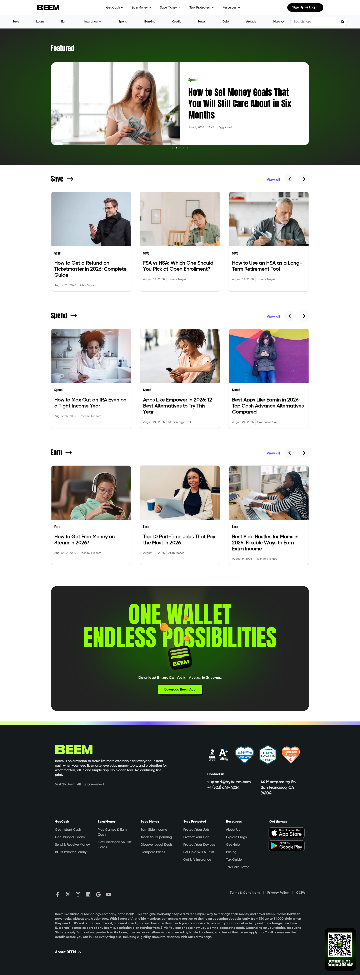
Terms (198, 937)
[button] (172, 147)
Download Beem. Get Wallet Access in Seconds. (180, 678)
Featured (62, 48)
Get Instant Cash (68, 829)
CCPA (300, 893)
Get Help (233, 844)
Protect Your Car (196, 837)
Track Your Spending (156, 837)
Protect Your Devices (199, 844)
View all (273, 180)
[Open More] (282, 22)
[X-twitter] (67, 894)
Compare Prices (153, 852)
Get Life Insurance (197, 859)
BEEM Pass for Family (70, 852)
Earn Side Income (154, 829)
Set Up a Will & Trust (198, 852)
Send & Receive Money (72, 844)
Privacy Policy (278, 893)
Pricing (231, 852)
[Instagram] (77, 894)
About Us (233, 829)
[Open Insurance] (100, 22)
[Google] (98, 894)
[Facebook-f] (57, 894)
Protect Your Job (196, 829)
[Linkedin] (88, 894)
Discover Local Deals (156, 844)
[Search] (342, 21)
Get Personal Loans (70, 837)
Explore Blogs (236, 837)
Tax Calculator (237, 867)
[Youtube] (108, 894)
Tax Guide (234, 859)
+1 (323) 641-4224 (223, 788)
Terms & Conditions (245, 893)
